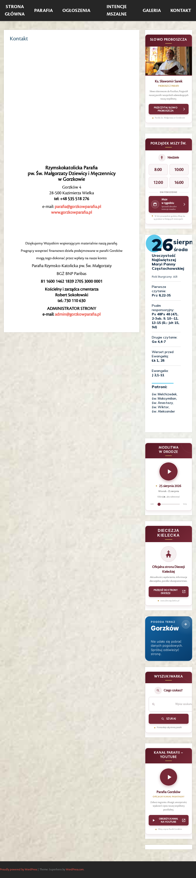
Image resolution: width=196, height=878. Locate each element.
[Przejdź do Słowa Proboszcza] (168, 61)
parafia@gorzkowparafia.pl (78, 206)
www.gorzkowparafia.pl (71, 212)
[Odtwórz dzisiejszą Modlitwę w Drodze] (168, 471)
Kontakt (180, 10)
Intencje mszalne (117, 10)
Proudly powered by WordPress (18, 869)
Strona (15, 10)
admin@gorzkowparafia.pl (78, 314)
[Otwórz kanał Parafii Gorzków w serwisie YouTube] (168, 778)
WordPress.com (75, 869)
